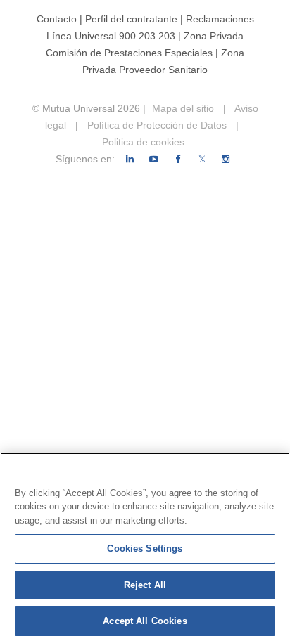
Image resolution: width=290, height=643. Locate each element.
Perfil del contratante (131, 19)
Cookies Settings (144, 548)
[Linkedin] (130, 159)
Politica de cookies (143, 142)
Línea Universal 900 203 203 (110, 35)
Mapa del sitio (183, 108)
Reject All (145, 585)
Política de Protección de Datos (155, 125)
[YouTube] (154, 159)
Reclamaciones (220, 19)
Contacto (57, 19)
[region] (145, 548)
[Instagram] (225, 159)
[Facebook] (178, 159)
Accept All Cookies (145, 621)
